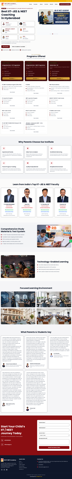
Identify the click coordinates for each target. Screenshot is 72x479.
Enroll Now (11, 78)
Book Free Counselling (65, 4)
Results (51, 4)
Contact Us (21, 469)
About (41, 4)
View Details (12, 92)
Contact (46, 4)
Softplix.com (39, 476)
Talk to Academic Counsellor (18, 46)
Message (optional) (43, 438)
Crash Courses (22, 464)
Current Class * (42, 433)
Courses (35, 4)
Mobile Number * (42, 427)
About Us (20, 463)
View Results (5, 46)
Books (56, 4)
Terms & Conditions (23, 467)
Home (30, 4)
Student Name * (42, 422)
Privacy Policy (21, 466)
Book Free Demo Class (54, 447)
